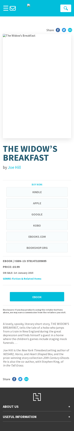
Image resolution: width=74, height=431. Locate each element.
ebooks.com (37, 236)
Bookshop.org (37, 248)
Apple (37, 203)
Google (37, 214)
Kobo (37, 225)
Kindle (37, 192)
